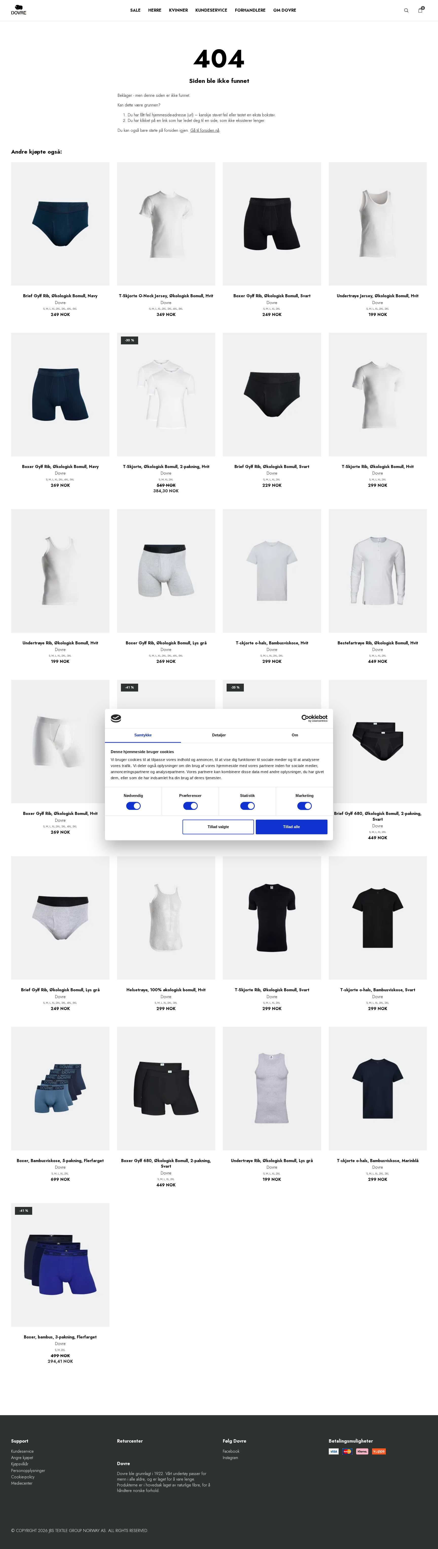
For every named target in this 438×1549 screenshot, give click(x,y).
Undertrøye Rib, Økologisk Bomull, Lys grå (272, 1161)
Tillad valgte (218, 827)
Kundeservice (211, 10)
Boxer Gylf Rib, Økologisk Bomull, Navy (60, 467)
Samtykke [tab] (143, 735)
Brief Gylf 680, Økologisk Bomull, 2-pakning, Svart (378, 816)
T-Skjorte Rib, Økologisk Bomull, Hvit (378, 467)
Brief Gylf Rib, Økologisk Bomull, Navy (60, 296)
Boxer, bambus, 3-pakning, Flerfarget (60, 1337)
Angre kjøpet (22, 1458)
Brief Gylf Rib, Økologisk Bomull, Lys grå (60, 990)
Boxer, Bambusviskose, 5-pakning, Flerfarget (60, 1161)
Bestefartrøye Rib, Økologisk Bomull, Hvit (378, 643)
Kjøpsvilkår (19, 1464)
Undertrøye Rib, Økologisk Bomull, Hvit (60, 643)
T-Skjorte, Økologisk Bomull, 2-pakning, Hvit (166, 467)
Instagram (230, 1458)
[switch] (190, 806)
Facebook (231, 1451)
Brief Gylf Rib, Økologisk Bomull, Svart (271, 467)
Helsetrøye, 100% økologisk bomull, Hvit (166, 990)
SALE (135, 10)
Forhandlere (250, 10)
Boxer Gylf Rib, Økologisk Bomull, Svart (272, 296)
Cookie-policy (22, 1477)
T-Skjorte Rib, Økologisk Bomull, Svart (272, 990)
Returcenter (130, 1441)
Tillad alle (291, 827)
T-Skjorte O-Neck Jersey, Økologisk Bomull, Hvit (166, 296)
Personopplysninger (28, 1470)
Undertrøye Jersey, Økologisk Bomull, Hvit (377, 296)
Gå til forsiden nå (204, 130)
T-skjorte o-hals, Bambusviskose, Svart (377, 990)
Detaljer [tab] (219, 735)
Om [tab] (295, 735)
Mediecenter (21, 1483)
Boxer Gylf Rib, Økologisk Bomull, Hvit (60, 813)
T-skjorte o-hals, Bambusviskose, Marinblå (377, 1161)
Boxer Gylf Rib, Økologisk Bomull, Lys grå (166, 643)
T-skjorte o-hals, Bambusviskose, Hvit (272, 643)
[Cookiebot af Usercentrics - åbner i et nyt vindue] (305, 718)
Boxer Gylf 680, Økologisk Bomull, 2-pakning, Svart (166, 1163)
